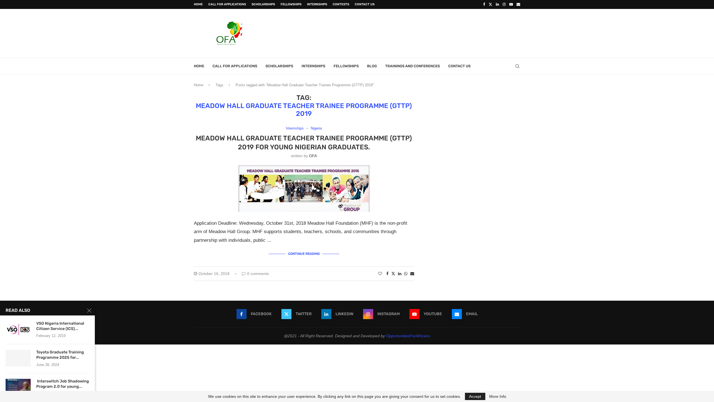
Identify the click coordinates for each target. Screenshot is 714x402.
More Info (497, 396)
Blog (372, 66)
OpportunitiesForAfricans (408, 336)
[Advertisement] (418, 32)
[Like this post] (380, 273)
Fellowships (291, 4)
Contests (341, 4)
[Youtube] (511, 4)
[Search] (517, 66)
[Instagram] (504, 4)
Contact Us (365, 4)
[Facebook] (484, 4)
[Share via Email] (412, 273)
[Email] (518, 4)
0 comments (258, 273)
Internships (317, 4)
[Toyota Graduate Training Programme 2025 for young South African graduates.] (18, 358)
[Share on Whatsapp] (405, 273)
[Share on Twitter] (393, 273)
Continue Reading (304, 254)
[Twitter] (490, 4)
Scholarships (263, 4)
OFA (313, 156)
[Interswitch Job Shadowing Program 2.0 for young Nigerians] (18, 387)
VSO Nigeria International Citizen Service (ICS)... (60, 326)
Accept (475, 396)
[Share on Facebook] (387, 273)
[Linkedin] (497, 4)
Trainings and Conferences (412, 66)
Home (198, 4)
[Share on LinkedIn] (399, 273)
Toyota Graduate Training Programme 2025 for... (60, 355)
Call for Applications (227, 4)
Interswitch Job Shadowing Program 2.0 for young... (62, 384)
